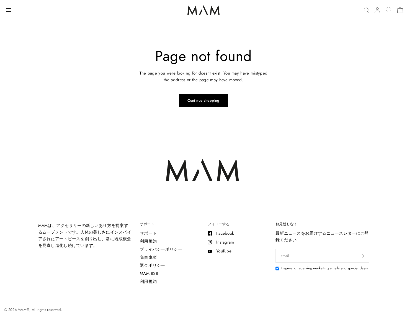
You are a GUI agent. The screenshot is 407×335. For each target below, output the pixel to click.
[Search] (366, 10)
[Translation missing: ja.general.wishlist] (388, 9)
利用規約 (148, 241)
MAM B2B (149, 273)
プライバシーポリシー (161, 249)
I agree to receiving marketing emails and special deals (324, 268)
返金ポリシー (152, 265)
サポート (147, 224)
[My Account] (377, 10)
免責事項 (148, 257)
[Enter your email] (363, 255)
